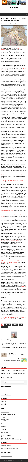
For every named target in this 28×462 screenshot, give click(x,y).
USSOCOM (3, 417)
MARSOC (3, 426)
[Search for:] (14, 382)
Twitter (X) (3, 401)
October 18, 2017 (5, 23)
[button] (26, 15)
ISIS (9, 324)
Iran (6, 324)
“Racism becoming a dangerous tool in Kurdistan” (12, 174)
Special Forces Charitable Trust (7, 447)
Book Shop (3, 403)
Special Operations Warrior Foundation (9, 448)
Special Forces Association (7, 436)
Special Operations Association (7, 438)
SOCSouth (3, 429)
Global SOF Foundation (6, 435)
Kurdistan (15, 324)
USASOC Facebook (5, 419)
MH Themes (22, 460)
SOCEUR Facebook (5, 428)
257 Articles (15, 340)
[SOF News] (14, 4)
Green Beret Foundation (6, 445)
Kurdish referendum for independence (10, 240)
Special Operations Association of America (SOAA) (11, 439)
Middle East (4, 327)
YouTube (3, 406)
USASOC (3, 420)
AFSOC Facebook (5, 425)
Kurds (21, 324)
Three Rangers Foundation (7, 450)
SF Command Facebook (6, 422)
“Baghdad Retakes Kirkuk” (7, 210)
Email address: (4, 390)
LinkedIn (3, 404)
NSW (2, 423)
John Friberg (13, 23)
